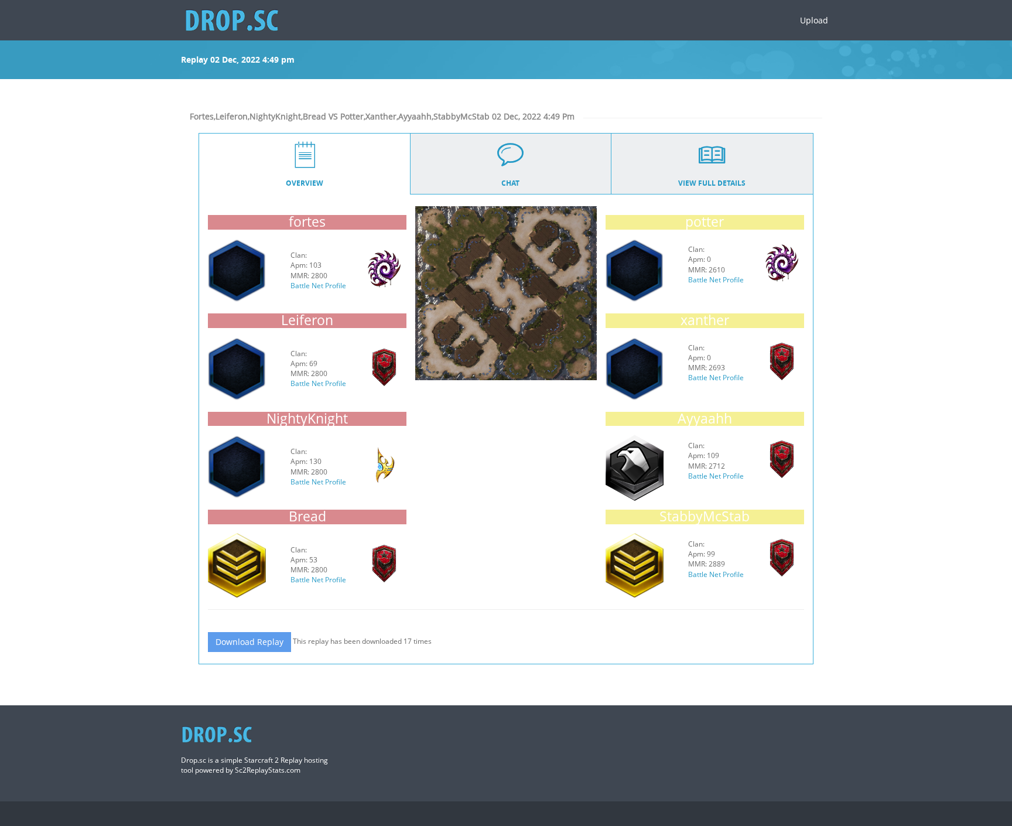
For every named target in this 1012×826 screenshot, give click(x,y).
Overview (304, 183)
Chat (510, 183)
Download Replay (249, 641)
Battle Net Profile (318, 286)
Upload (814, 20)
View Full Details (712, 183)
